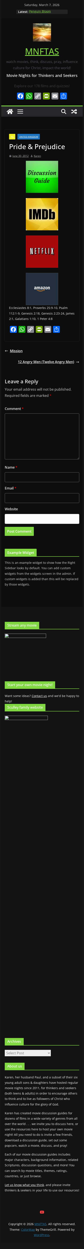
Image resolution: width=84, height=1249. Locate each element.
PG (12, 136)
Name (11, 467)
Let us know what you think (24, 1185)
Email (10, 488)
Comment (14, 408)
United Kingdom (28, 136)
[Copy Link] (37, 96)
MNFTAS (42, 51)
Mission (16, 351)
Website (11, 509)
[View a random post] (74, 111)
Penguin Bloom (40, 12)
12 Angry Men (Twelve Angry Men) (46, 361)
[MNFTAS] (10, 111)
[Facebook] (20, 96)
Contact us (39, 696)
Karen (37, 156)
